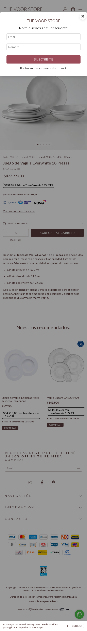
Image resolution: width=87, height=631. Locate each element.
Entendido (74, 626)
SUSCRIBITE (43, 59)
